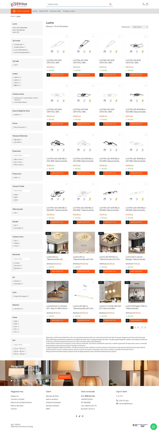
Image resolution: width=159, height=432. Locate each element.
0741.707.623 (123, 401)
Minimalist (17, 284)
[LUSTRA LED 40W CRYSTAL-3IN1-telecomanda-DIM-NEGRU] (84, 46)
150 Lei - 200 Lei (19, 354)
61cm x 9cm (17, 162)
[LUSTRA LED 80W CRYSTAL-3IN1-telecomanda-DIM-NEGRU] (137, 46)
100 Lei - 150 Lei (19, 351)
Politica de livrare (17, 406)
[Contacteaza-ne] (144, 4)
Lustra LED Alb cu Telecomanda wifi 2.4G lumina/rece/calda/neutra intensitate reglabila (84, 307)
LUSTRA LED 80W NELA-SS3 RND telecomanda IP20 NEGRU (136, 110)
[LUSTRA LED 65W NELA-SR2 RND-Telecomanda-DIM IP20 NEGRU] (57, 193)
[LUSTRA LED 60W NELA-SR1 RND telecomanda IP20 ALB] (137, 193)
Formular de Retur (52, 406)
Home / (13, 16)
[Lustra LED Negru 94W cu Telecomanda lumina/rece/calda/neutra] (137, 292)
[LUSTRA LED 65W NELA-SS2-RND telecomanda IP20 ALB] (84, 144)
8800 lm (16, 85)
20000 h (16, 115)
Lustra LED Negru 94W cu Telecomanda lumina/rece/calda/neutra (137, 307)
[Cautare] (110, 4)
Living (16, 263)
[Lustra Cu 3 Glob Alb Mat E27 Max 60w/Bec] (110, 292)
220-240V (17, 142)
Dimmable (17, 228)
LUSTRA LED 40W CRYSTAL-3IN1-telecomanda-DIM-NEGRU (81, 61)
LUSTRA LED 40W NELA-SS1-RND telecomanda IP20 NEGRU (109, 159)
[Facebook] (76, 416)
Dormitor (17, 265)
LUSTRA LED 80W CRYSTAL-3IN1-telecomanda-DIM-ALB (57, 110)
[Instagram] (82, 416)
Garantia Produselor (53, 402)
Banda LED (43, 11)
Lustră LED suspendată (21, 52)
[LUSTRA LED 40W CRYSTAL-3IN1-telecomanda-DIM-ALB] (110, 46)
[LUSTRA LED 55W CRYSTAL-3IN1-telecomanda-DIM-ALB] (57, 46)
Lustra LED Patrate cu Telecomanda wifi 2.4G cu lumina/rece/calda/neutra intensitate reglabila (110, 258)
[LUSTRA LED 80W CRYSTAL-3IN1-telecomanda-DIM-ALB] (57, 95)
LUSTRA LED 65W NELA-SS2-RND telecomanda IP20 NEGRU (57, 159)
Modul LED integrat (20, 296)
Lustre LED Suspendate (19, 27)
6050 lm (16, 80)
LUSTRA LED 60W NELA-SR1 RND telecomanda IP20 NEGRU (109, 209)
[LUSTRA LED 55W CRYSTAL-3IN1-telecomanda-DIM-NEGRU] (84, 95)
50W (15, 195)
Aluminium (17, 309)
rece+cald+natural (20, 102)
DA (15, 213)
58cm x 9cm (18, 159)
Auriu (16, 246)
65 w (15, 326)
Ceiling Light (18, 44)
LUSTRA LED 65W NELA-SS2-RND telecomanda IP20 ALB (83, 159)
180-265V (17, 140)
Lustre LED (15, 32)
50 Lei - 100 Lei (19, 348)
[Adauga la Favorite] (66, 37)
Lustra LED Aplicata (20, 50)
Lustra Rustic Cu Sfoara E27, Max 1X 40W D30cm (57, 307)
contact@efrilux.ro (126, 404)
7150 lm (16, 83)
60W (15, 321)
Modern (16, 281)
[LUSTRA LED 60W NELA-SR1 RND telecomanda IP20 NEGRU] (110, 193)
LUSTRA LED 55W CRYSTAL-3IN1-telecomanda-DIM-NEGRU (81, 110)
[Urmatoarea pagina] (145, 327)
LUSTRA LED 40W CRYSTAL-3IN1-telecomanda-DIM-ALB (109, 61)
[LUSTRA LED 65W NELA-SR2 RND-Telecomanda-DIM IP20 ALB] (84, 193)
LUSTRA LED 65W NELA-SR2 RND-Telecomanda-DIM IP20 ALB (83, 209)
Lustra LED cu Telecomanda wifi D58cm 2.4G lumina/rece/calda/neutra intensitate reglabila (57, 258)
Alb (15, 240)
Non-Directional (19, 127)
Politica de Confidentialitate (63, 380)
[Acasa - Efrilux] (21, 4)
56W (15, 200)
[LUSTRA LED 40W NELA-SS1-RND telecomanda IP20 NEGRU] (110, 144)
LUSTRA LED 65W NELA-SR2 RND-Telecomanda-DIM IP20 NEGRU (57, 209)
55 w (15, 332)
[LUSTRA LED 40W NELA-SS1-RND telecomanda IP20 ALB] (137, 144)
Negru (16, 243)
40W (15, 324)
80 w (15, 329)
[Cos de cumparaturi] (147, 4)
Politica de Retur (52, 399)
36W (15, 197)
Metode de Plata (52, 396)
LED (15, 65)
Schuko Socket (19, 47)
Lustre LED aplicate (18, 30)
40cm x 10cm (18, 165)
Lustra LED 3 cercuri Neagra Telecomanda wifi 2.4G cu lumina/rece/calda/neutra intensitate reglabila (137, 258)
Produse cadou (69, 11)
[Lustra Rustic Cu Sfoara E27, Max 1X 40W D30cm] (57, 292)
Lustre (35, 11)
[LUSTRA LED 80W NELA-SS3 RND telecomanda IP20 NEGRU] (137, 95)
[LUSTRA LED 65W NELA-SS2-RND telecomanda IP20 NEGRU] (57, 144)
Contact (14, 409)
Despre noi (14, 396)
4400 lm (16, 77)
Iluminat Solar (55, 11)
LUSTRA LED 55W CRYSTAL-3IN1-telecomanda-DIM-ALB (57, 61)
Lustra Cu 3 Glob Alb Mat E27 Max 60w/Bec (110, 307)
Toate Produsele (22, 11)
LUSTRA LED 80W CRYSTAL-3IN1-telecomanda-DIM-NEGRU (134, 61)
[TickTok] (79, 416)
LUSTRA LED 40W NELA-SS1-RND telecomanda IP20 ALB (136, 159)
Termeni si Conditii (17, 399)
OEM (15, 177)
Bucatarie (17, 268)
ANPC (48, 409)
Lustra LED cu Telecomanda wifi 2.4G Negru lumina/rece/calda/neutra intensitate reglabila (84, 258)
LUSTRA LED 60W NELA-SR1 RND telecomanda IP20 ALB (136, 209)
